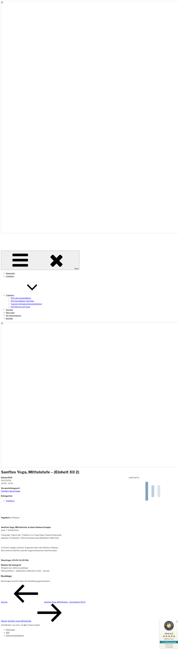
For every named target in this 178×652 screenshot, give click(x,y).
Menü (76, 269)
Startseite (10, 273)
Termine (9, 310)
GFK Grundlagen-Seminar (22, 301)
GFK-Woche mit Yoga (20, 307)
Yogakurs (10, 501)
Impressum (10, 630)
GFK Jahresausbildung (21, 298)
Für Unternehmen (13, 316)
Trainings (10, 295)
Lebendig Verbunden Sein (37, 240)
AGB (7, 633)
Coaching (10, 276)
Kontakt (9, 318)
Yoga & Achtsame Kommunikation (26, 304)
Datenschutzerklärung (15, 635)
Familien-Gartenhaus (10, 491)
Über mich (10, 313)
